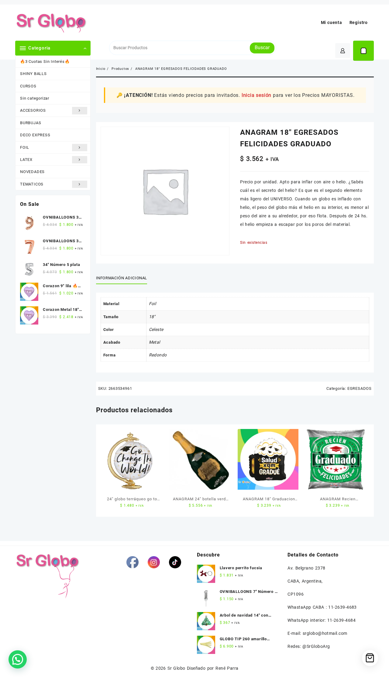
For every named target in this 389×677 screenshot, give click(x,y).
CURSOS (28, 86)
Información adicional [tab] (121, 278)
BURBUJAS (30, 123)
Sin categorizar (34, 98)
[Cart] (363, 50)
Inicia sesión (256, 95)
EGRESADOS (359, 388)
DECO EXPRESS (35, 135)
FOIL (24, 147)
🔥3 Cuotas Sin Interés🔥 (45, 61)
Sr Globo (176, 668)
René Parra (226, 668)
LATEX (26, 159)
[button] (18, 659)
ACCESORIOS (33, 110)
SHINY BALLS (33, 73)
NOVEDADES (32, 171)
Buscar (262, 47)
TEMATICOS (31, 184)
